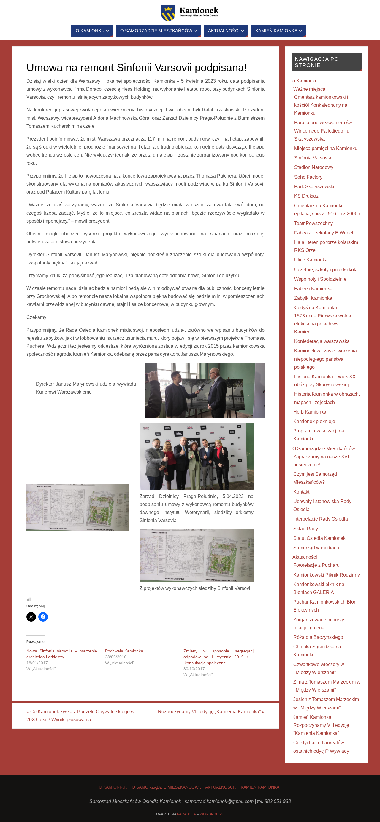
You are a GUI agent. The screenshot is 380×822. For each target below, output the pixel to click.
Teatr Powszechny (313, 223)
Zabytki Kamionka (313, 298)
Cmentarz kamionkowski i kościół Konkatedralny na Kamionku (321, 105)
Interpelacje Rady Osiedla (320, 518)
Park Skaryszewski (314, 186)
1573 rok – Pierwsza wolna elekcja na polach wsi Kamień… (322, 323)
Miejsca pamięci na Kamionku (325, 148)
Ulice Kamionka (311, 259)
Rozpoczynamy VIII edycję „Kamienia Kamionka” (211, 711)
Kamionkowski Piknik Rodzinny (326, 574)
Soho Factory (308, 177)
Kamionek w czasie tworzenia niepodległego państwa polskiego (325, 358)
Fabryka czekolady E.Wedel (323, 232)
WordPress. (212, 814)
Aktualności (304, 557)
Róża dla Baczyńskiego (318, 637)
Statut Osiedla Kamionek (319, 538)
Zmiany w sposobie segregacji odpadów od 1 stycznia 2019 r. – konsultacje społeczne (218, 657)
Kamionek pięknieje (314, 421)
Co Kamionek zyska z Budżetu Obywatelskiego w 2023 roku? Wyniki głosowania (80, 715)
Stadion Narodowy (313, 167)
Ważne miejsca (309, 89)
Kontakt (301, 491)
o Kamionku (305, 80)
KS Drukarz (306, 196)
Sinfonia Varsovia (312, 157)
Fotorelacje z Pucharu (316, 565)
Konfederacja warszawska (322, 341)
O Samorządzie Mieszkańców (323, 448)
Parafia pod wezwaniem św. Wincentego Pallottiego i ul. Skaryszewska (323, 130)
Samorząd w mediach (316, 547)
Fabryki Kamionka (313, 288)
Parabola (186, 814)
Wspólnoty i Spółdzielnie (320, 279)
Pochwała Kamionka (124, 651)
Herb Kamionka (309, 411)
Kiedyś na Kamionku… (317, 307)
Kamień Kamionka (311, 717)
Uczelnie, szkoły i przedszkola (326, 269)
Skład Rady (305, 528)
